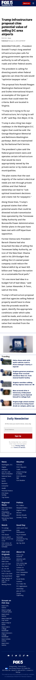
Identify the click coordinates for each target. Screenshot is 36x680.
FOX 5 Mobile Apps (20, 575)
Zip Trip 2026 (20, 543)
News (9, 38)
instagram (20, 655)
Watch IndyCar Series (6, 623)
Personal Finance (7, 491)
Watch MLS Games (5, 644)
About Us (20, 552)
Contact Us (20, 567)
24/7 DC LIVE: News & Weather (7, 473)
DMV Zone (5, 561)
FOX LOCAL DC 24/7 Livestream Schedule (7, 545)
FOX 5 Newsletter (22, 572)
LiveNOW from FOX (6, 531)
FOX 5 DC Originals (6, 553)
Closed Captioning (19, 594)
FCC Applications (21, 586)
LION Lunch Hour (22, 528)
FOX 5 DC (4, 38)
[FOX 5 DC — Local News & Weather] (7, 3)
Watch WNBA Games (6, 640)
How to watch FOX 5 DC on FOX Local (7, 539)
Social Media (20, 579)
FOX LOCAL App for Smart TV (21, 564)
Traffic (18, 469)
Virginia (4, 467)
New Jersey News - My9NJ (7, 519)
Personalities (20, 570)
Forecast (19, 465)
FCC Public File (21, 584)
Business (4, 483)
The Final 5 (5, 566)
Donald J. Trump (21, 517)
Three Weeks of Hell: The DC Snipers (7, 580)
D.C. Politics (20, 505)
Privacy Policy (20, 446)
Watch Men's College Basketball (6, 629)
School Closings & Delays (21, 473)
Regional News (6, 503)
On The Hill (5, 569)
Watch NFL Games (5, 607)
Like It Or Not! (6, 564)
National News (6, 476)
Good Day (20, 525)
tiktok (23, 655)
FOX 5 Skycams (21, 467)
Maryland (5, 469)
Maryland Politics (21, 508)
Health (4, 488)
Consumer (5, 486)
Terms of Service (19, 447)
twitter (16, 655)
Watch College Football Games (7, 611)
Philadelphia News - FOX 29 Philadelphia (6, 514)
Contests (19, 581)
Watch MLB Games (5, 615)
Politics (19, 502)
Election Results (21, 515)
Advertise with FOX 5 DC (21, 560)
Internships (20, 589)
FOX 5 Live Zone (7, 573)
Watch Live (26, 3)
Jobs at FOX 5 (20, 591)
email (27, 655)
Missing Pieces (6, 584)
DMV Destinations (20, 531)
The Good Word (7, 576)
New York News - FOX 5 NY (7, 509)
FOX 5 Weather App (21, 477)
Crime (3, 479)
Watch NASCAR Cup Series (7, 619)
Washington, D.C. (7, 465)
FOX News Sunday (5, 494)
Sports (4, 481)
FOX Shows (5, 535)
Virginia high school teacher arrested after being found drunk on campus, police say (23, 404)
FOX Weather (20, 480)
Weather (20, 462)
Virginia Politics (21, 510)
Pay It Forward (21, 535)
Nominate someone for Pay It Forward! (22, 539)
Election (19, 513)
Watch (4, 525)
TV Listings (5, 528)
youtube (8, 655)
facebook (12, 655)
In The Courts (6, 571)
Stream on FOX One (6, 601)
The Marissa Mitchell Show (6, 558)
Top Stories (5, 497)
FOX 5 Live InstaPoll (19, 556)
